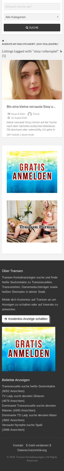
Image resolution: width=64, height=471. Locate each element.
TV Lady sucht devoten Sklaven (23, 396)
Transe (36, 114)
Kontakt (18, 445)
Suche (33, 27)
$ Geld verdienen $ (38, 445)
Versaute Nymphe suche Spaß (22, 425)
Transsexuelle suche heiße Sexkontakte (28, 386)
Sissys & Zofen (18, 114)
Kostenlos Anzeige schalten (27, 319)
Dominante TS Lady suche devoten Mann (29, 415)
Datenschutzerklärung (32, 450)
